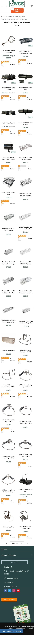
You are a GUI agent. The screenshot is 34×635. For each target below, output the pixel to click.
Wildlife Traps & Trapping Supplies (15, 16)
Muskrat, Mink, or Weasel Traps (19, 19)
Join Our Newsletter (9, 599)
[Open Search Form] (6, 6)
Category (4, 549)
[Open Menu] (2, 6)
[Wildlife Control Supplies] (17, 3)
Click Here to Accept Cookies (11, 631)
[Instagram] (13, 590)
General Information (8, 555)
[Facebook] (5, 590)
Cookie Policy (30, 628)
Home (3, 16)
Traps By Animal (5, 19)
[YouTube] (18, 590)
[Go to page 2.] (27, 543)
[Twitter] (9, 590)
